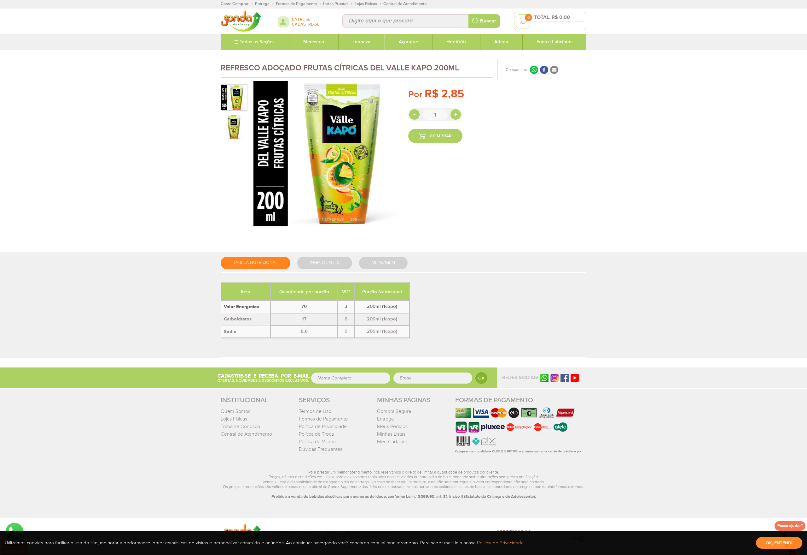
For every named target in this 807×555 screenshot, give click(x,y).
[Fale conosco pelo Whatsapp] (544, 377)
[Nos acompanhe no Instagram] (554, 377)
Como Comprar (235, 4)
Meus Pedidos (392, 426)
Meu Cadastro (392, 442)
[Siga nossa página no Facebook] (564, 377)
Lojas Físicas (234, 419)
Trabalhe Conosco (240, 426)
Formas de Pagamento (323, 419)
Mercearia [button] (313, 42)
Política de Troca (316, 434)
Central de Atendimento (246, 434)
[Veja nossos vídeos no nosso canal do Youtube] (575, 377)
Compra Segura (394, 411)
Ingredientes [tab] (325, 262)
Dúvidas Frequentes (320, 449)
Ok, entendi (779, 543)
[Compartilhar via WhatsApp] (534, 70)
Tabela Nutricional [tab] (255, 262)
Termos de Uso (315, 411)
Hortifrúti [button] (456, 42)
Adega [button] (501, 42)
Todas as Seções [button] (257, 42)
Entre (298, 19)
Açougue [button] (408, 42)
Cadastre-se (306, 24)
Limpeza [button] (361, 42)
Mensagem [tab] (383, 262)
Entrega (385, 419)
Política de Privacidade (323, 426)
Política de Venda (317, 442)
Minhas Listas (391, 434)
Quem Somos (235, 411)
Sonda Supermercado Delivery (241, 21)
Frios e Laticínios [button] (554, 42)
